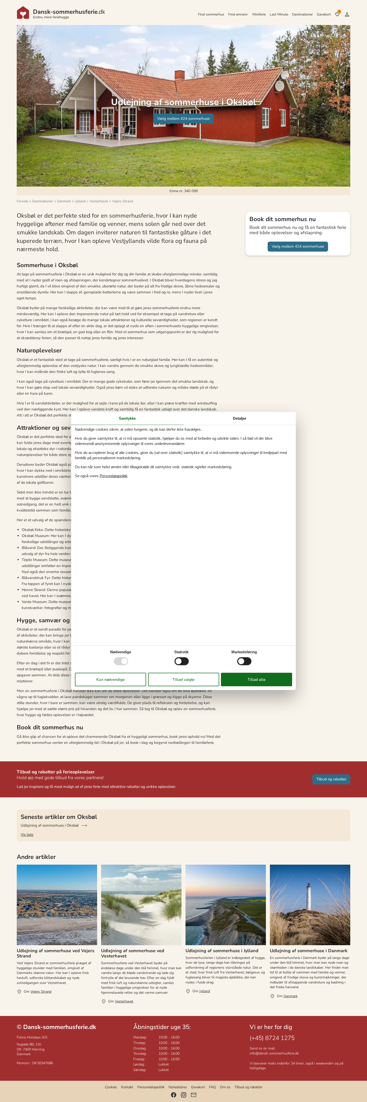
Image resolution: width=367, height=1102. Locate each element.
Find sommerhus (211, 14)
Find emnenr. (238, 14)
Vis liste (27, 834)
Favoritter (339, 12)
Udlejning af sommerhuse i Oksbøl (50, 825)
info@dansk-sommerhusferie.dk (274, 1053)
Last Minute (279, 14)
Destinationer (302, 14)
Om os (225, 1087)
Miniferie (259, 14)
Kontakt (127, 1087)
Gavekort (324, 14)
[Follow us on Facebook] (174, 1095)
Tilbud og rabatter (248, 1087)
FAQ (212, 1087)
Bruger (347, 15)
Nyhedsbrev (178, 1087)
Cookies (111, 1087)
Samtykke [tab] (127, 418)
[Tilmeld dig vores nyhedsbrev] (193, 1095)
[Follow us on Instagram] (183, 1095)
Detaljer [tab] (239, 418)
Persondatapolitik (151, 1087)
